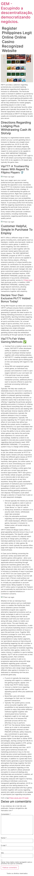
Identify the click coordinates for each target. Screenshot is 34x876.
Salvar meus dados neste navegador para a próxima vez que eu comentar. (16, 862)
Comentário (6, 814)
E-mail (4, 845)
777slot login (27, 280)
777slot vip (12, 798)
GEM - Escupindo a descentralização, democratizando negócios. (17, 12)
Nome (3, 838)
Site (2, 853)
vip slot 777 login (22, 798)
